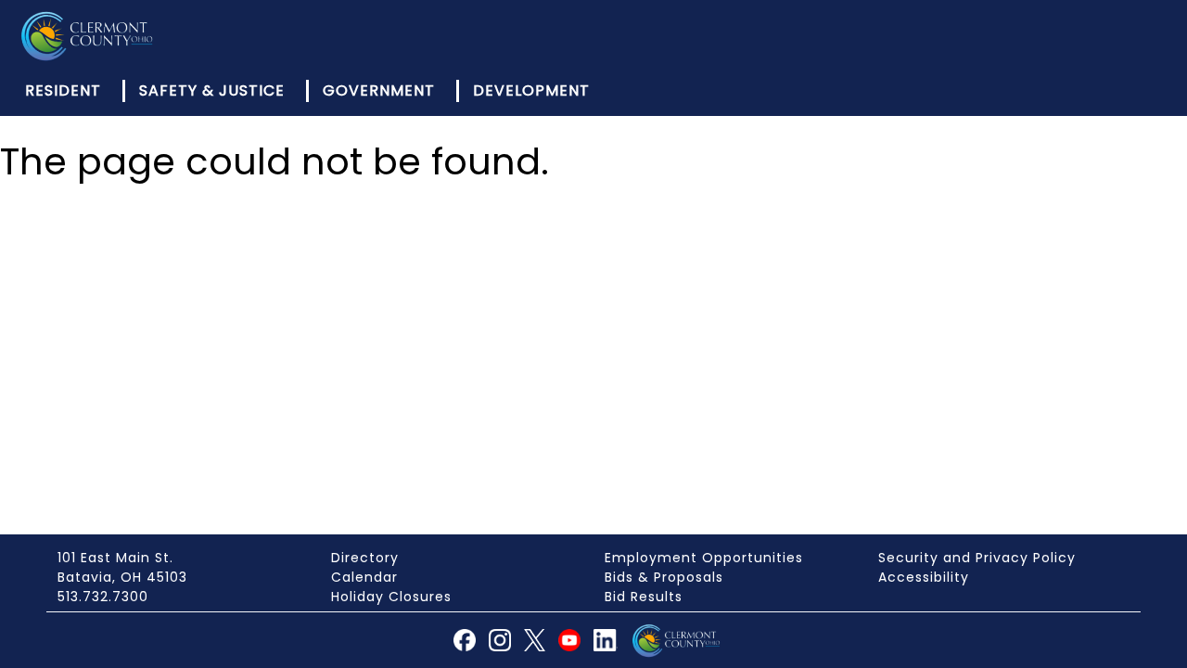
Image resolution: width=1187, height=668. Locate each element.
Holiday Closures (391, 596)
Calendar (364, 577)
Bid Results (644, 596)
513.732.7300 (102, 596)
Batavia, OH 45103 (122, 577)
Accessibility (923, 577)
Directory (365, 557)
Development (531, 90)
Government (379, 90)
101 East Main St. (115, 557)
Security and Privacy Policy (977, 557)
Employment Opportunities (704, 557)
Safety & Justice (212, 90)
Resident (63, 90)
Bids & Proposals (664, 577)
